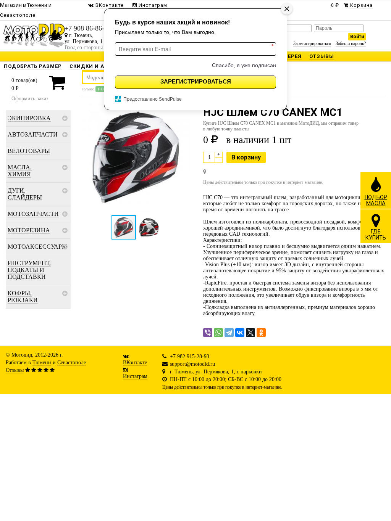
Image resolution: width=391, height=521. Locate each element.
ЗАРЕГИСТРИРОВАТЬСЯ (195, 81)
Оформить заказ (29, 98)
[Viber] (207, 332)
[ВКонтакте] (239, 332)
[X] (250, 332)
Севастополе (71, 362)
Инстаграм (135, 376)
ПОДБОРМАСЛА (376, 200)
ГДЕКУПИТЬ (375, 234)
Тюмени (41, 362)
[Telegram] (229, 332)
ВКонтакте (135, 362)
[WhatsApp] (218, 332)
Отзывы (15, 370)
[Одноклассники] (261, 332)
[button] (136, 157)
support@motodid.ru (192, 364)
